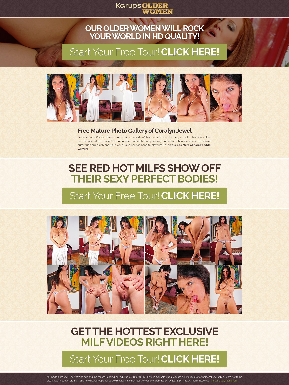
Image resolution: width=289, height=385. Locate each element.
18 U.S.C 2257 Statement (224, 380)
